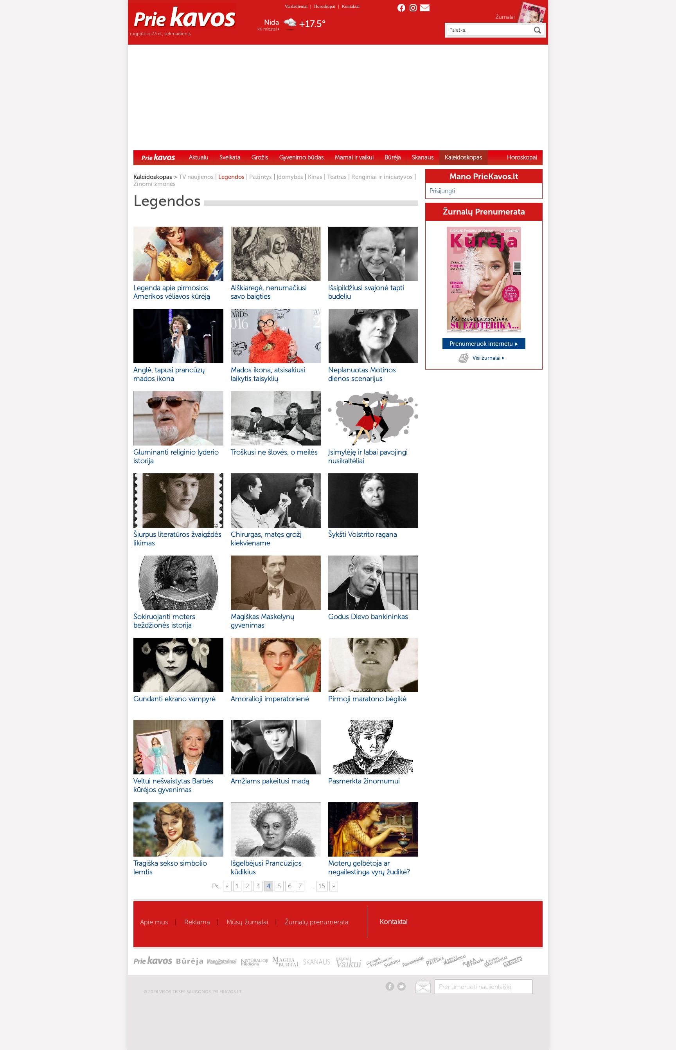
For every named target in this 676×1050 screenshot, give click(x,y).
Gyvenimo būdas (301, 157)
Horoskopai (324, 6)
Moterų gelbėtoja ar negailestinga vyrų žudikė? (369, 867)
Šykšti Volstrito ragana (362, 534)
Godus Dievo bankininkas (368, 616)
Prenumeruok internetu (481, 343)
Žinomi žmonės (154, 184)
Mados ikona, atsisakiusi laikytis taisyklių (268, 374)
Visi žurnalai (487, 358)
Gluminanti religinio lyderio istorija (176, 456)
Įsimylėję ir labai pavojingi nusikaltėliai (368, 456)
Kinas (315, 176)
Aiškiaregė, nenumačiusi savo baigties (269, 292)
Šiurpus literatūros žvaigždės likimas (177, 538)
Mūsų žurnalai (247, 922)
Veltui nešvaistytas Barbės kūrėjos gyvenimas (173, 785)
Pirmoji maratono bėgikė (367, 699)
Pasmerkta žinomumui (364, 781)
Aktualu (199, 157)
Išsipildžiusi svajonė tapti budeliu (366, 292)
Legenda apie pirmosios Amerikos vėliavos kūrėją (171, 292)
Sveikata (230, 157)
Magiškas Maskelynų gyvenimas (262, 621)
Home (158, 157)
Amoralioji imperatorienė (270, 699)
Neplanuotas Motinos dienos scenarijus (362, 374)
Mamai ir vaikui (354, 157)
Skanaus (423, 157)
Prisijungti (442, 191)
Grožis (260, 157)
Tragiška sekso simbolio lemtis (170, 867)
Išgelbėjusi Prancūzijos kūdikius (266, 867)
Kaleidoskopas (463, 157)
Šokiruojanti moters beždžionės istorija (164, 621)
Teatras (337, 176)
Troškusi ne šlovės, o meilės (274, 452)
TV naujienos (196, 176)
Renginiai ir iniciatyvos (382, 176)
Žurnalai (505, 17)
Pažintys (260, 176)
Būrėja (393, 157)
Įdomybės (290, 176)
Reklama (197, 922)
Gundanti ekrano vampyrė (174, 699)
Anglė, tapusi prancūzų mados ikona (169, 374)
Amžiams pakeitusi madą (270, 781)
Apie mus (154, 922)
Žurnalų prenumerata (317, 922)
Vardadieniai (296, 6)
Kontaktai (351, 6)
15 (322, 886)
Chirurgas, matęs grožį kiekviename (266, 538)
